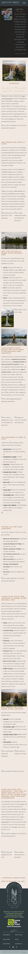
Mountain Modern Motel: (10, 734)
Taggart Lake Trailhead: (9, 505)
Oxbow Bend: (7, 490)
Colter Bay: (6, 464)
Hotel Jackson (7, 742)
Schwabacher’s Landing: (9, 457)
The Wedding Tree (8, 495)
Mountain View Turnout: (10, 472)
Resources (14, 83)
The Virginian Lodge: (9, 727)
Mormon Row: (7, 449)
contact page (5, 822)
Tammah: (6, 719)
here (18, 502)
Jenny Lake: (6, 482)
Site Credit (24, 951)
